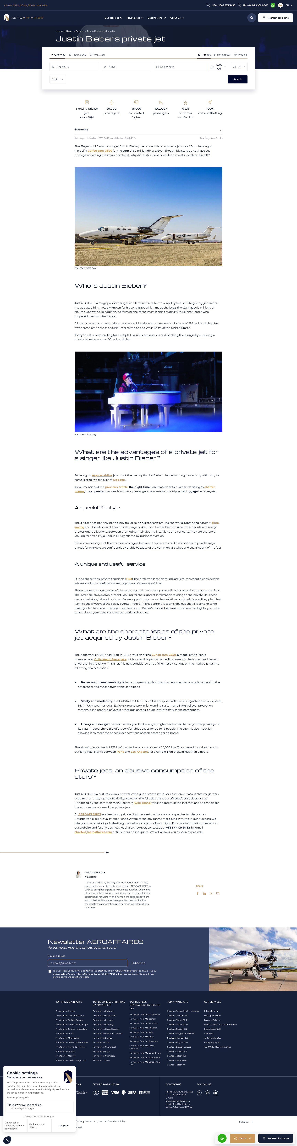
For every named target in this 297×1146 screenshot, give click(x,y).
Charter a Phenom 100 (177, 1015)
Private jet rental (211, 1011)
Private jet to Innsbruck (103, 1020)
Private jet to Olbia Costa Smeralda (72, 1042)
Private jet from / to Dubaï (142, 1037)
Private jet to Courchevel (104, 1047)
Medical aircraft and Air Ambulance (220, 1024)
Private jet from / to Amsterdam (145, 1057)
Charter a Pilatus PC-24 (177, 1020)
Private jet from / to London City (145, 1014)
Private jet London (101, 1060)
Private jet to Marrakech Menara (107, 1033)
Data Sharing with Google (22, 1108)
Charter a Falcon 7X (176, 1065)
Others (80, 31)
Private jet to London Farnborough (72, 1024)
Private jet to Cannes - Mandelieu (71, 1029)
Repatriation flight (212, 1029)
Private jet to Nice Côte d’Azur (70, 1015)
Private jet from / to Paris (141, 1032)
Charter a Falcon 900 (176, 1056)
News (69, 31)
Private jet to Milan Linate (67, 1038)
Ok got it (64, 1125)
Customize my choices (36, 1125)
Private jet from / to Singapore (144, 1041)
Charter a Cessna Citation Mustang (183, 1011)
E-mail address (56, 955)
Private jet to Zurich (65, 1033)
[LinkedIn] (280, 5)
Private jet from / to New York (144, 1023)
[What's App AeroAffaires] (273, 5)
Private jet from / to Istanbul (143, 1019)
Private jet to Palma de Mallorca (70, 1047)
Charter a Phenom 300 (177, 1038)
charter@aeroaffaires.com (178, 1101)
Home (59, 31)
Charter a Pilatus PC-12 (177, 1024)
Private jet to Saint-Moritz (105, 1015)
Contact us (90, 1121)
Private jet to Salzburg (103, 1024)
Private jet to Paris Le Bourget (70, 1020)
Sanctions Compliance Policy (111, 1121)
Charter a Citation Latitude (179, 1047)
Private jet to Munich (65, 1051)
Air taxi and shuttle (212, 1038)
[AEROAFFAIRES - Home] (23, 17)
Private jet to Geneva (65, 1011)
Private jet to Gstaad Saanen (106, 1029)
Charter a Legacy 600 (177, 1060)
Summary (82, 129)
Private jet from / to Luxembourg (145, 1053)
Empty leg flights (212, 1042)
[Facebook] (199, 1092)
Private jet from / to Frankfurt (143, 1028)
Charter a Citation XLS (177, 1051)
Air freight (209, 1033)
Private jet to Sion (101, 1042)
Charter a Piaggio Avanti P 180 (181, 1033)
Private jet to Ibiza (101, 1051)
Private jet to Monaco (66, 1056)
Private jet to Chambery (104, 1056)
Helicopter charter (212, 1015)
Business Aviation (212, 1020)
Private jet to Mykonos (103, 1011)
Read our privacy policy (18, 1097)
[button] (7, 1140)
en (287, 5)
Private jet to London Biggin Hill (71, 1060)
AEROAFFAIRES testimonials (217, 1047)
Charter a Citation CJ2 (177, 1029)
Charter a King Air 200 (177, 1042)
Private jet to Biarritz (102, 1038)
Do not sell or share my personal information (15, 1125)
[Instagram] (207, 1092)
